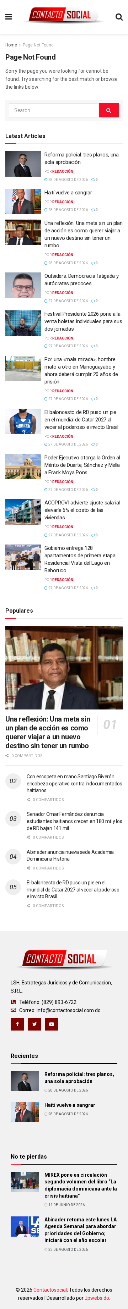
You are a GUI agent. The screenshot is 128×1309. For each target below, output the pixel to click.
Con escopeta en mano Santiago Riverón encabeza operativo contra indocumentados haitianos (74, 783)
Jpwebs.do (97, 1298)
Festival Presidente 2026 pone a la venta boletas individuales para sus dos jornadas (83, 321)
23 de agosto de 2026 (68, 1250)
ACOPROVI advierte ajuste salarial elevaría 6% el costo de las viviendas (82, 510)
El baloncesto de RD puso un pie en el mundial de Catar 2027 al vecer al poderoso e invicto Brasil (81, 419)
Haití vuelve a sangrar (68, 192)
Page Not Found (38, 45)
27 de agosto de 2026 (68, 301)
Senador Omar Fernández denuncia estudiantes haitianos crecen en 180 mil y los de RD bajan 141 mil (74, 821)
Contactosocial (50, 1290)
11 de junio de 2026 (66, 1205)
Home (11, 45)
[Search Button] (109, 110)
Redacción (62, 171)
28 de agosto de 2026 (68, 180)
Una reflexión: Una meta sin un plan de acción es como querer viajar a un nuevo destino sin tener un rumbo (47, 732)
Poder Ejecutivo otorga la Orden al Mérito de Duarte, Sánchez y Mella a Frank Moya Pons (82, 465)
